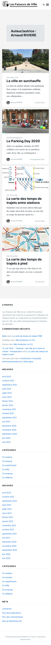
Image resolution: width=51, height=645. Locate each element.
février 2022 (7, 401)
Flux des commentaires (12, 617)
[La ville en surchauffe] (25, 61)
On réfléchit (7, 477)
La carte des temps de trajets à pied (24, 261)
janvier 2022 (7, 405)
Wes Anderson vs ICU (25, 340)
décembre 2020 (9, 426)
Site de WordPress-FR (12, 621)
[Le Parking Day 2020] (25, 121)
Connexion (7, 608)
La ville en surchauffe (24, 81)
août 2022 (6, 389)
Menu (47, 5)
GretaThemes (25, 639)
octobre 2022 (8, 380)
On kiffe (5, 469)
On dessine (12, 195)
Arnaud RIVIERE (16, 102)
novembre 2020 (9, 430)
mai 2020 (6, 442)
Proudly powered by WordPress (17, 637)
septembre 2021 (9, 417)
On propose (7, 473)
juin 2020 (6, 438)
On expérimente (15, 138)
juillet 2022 (7, 393)
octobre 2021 (8, 413)
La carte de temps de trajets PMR (27, 336)
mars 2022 (7, 397)
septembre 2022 (9, 385)
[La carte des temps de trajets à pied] (25, 240)
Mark (4, 336)
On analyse (12, 77)
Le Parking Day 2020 (23, 141)
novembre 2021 (9, 409)
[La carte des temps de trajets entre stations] (25, 178)
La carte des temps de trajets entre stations (24, 201)
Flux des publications (11, 613)
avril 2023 (6, 376)
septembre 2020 (9, 434)
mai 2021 (6, 421)
